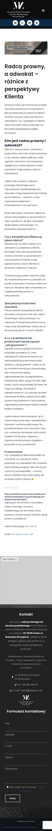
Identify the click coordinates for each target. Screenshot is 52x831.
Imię (7, 723)
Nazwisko (9, 734)
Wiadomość (11, 768)
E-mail (8, 746)
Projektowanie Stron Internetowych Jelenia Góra (19, 827)
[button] (43, 10)
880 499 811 (31, 526)
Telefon (9, 757)
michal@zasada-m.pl (22, 534)
